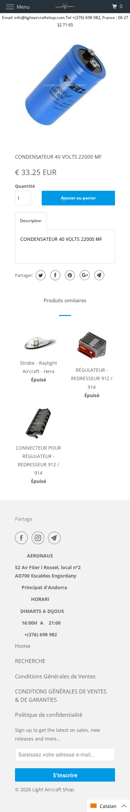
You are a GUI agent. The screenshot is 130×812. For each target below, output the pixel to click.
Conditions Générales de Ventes (55, 676)
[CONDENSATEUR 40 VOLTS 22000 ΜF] (65, 85)
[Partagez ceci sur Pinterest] (69, 275)
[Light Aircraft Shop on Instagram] (39, 537)
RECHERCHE (30, 661)
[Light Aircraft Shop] (65, 6)
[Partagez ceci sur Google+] (84, 275)
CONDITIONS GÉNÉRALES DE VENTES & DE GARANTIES (61, 695)
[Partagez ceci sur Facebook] (54, 275)
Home (22, 646)
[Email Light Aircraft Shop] (55, 537)
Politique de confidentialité (48, 714)
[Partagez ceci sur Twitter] (40, 275)
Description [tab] (30, 220)
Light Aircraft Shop (53, 789)
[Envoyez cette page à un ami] (98, 275)
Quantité (25, 186)
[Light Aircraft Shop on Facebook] (22, 537)
